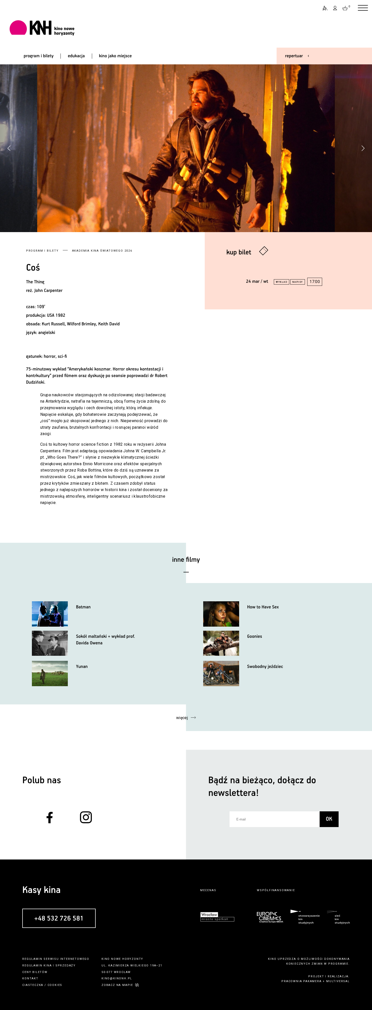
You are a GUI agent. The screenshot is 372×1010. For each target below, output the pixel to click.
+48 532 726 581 (59, 919)
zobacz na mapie (117, 985)
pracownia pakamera (301, 981)
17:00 (314, 281)
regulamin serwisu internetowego (55, 959)
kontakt (30, 978)
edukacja (76, 56)
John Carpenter (48, 290)
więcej (182, 717)
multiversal (338, 981)
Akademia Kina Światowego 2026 (102, 250)
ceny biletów (35, 972)
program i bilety (39, 56)
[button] (363, 148)
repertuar (294, 56)
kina (48, 965)
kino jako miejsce (115, 56)
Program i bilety (42, 250)
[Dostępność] (323, 8)
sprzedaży (65, 965)
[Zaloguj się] (335, 8)
